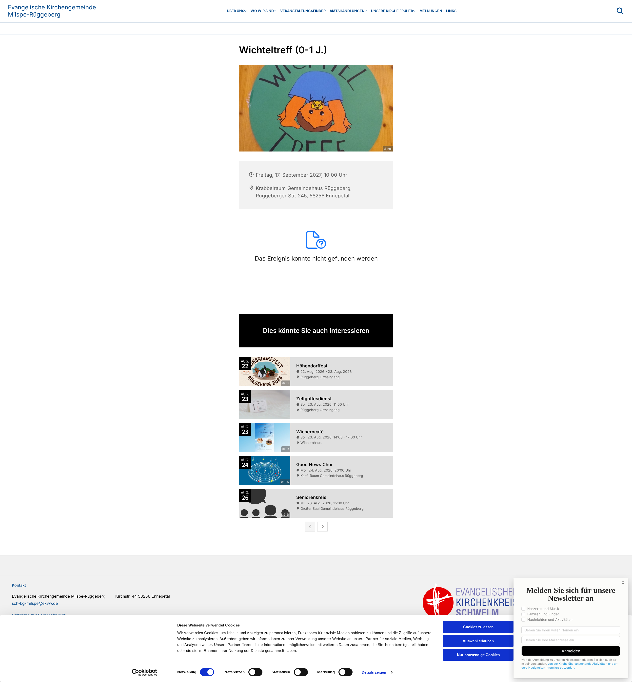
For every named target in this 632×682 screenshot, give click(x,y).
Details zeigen (374, 672)
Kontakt (19, 585)
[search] (620, 11)
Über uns (235, 11)
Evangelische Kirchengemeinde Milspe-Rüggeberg (52, 11)
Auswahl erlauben (478, 641)
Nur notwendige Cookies (478, 655)
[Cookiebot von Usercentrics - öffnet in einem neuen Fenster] (144, 672)
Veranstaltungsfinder (303, 11)
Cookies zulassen (478, 627)
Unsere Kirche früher (392, 11)
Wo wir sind (262, 11)
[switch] (255, 672)
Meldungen (430, 11)
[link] (237, 11)
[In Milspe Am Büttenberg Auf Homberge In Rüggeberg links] (275, 11)
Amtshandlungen (347, 11)
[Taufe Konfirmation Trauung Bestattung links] (366, 11)
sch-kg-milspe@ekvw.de (35, 603)
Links (451, 11)
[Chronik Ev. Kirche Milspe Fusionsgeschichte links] (414, 11)
